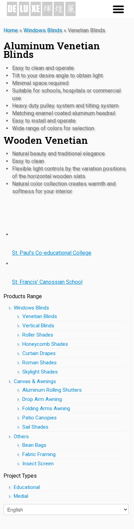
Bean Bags (34, 445)
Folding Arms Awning (46, 408)
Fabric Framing (39, 454)
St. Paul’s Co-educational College (51, 253)
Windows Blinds (42, 30)
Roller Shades (37, 335)
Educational (27, 487)
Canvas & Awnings (35, 381)
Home (10, 30)
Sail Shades (35, 427)
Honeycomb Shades (45, 344)
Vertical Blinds (38, 326)
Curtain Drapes (39, 353)
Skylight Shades (40, 372)
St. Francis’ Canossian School (47, 282)
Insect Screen (38, 464)
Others (21, 436)
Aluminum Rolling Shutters (52, 390)
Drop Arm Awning (42, 399)
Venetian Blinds (39, 316)
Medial (21, 496)
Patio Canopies (39, 418)
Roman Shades (39, 363)
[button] (118, 9)
